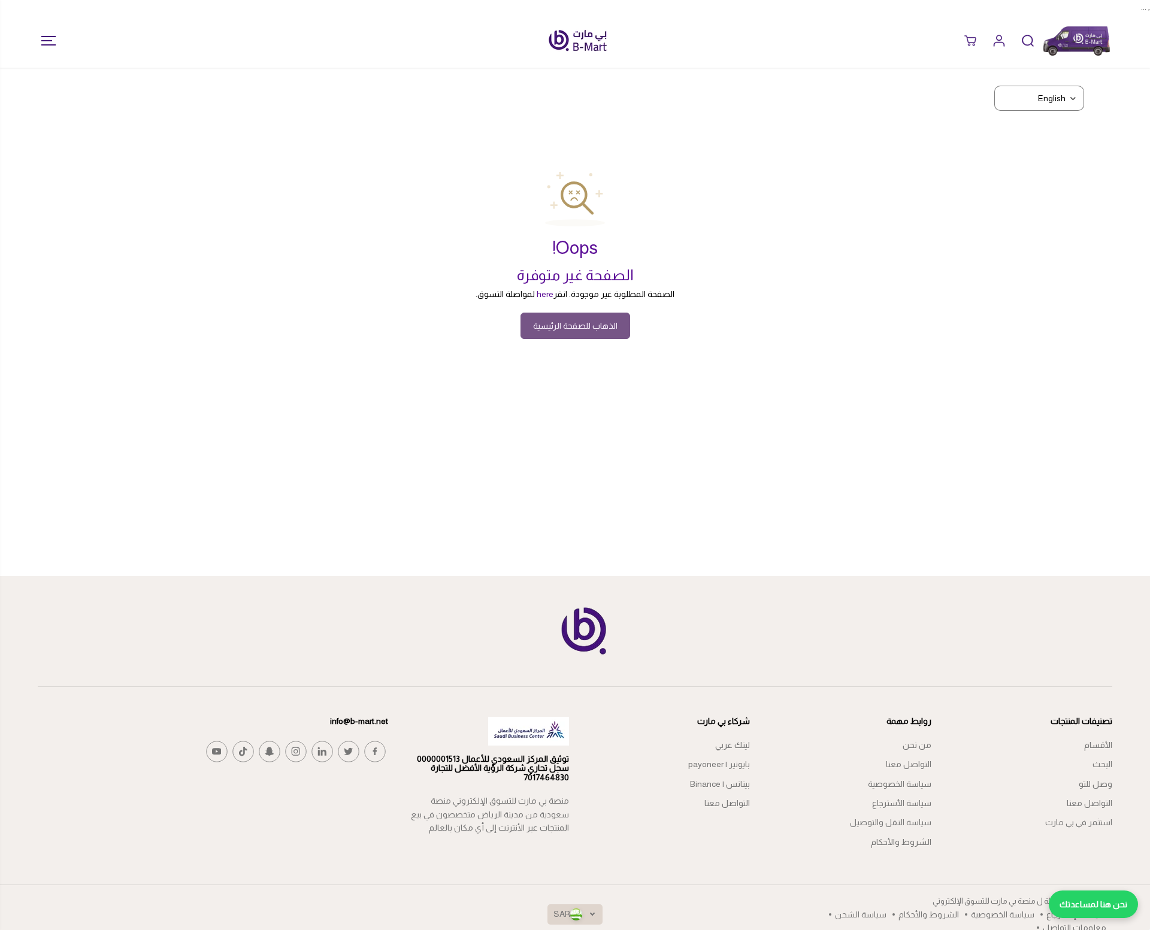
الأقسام (1098, 745)
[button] (45, 41)
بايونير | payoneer (719, 764)
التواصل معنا (1089, 803)
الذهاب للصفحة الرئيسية (575, 326)
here (545, 294)
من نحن (917, 745)
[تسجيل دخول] (999, 41)
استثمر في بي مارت (1078, 822)
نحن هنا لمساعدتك (1093, 904)
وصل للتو (1095, 784)
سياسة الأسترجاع (901, 803)
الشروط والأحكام (901, 842)
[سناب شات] (269, 751)
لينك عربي (732, 745)
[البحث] (1028, 41)
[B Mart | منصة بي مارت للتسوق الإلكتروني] (578, 40)
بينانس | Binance (720, 784)
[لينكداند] (322, 751)
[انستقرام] (296, 751)
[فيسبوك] (375, 751)
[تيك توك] (243, 751)
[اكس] (348, 751)
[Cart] (970, 41)
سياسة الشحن (860, 914)
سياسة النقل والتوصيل (890, 822)
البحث (1102, 764)
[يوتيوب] (217, 751)
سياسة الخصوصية (899, 784)
